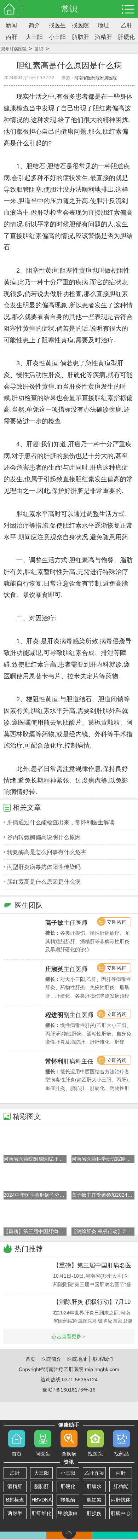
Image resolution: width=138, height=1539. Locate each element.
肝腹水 (94, 1486)
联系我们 (103, 1359)
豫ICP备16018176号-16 (69, 1390)
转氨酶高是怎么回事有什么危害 (46, 852)
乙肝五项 (94, 1473)
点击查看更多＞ (69, 1336)
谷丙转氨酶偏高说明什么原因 (44, 837)
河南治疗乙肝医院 (64, 1369)
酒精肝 (103, 37)
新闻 (11, 25)
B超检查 (15, 1500)
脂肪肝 (80, 37)
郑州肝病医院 (14, 49)
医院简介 (51, 1359)
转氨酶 (68, 1500)
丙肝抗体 (121, 1500)
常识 (39, 49)
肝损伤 (94, 1513)
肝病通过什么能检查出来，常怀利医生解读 (61, 822)
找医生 (57, 25)
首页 (30, 1359)
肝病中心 (121, 1513)
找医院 (80, 25)
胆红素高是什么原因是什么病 (44, 881)
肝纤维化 (41, 1513)
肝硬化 (126, 37)
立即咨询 (117, 922)
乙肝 (126, 25)
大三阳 (34, 37)
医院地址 (77, 1359)
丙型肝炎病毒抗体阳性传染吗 (44, 867)
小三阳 (57, 37)
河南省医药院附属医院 (95, 77)
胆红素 (94, 1500)
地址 (103, 25)
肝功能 (120, 1486)
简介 (34, 25)
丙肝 (11, 37)
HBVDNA (41, 1500)
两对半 (14, 1513)
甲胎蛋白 (68, 1513)
